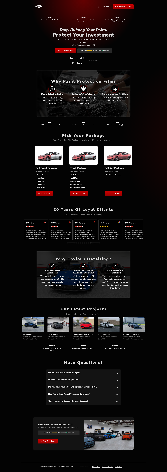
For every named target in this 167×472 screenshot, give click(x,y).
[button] (27, 232)
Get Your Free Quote (47, 441)
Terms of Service (107, 467)
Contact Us (118, 467)
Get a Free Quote (44, 193)
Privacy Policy (96, 467)
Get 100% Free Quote (123, 6)
